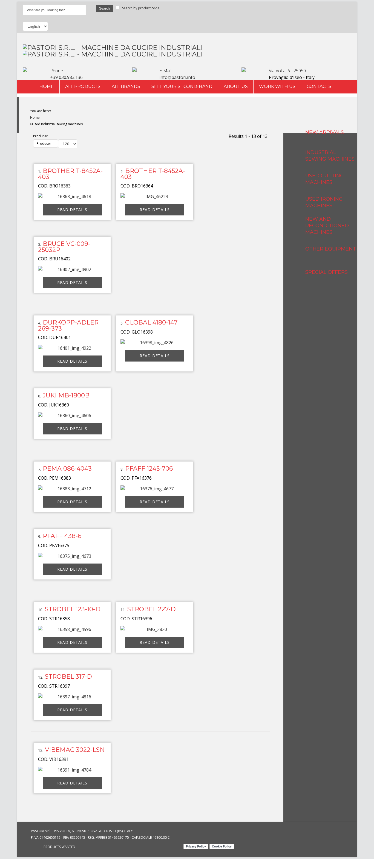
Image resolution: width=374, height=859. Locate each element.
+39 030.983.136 (66, 77)
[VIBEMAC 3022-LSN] (72, 770)
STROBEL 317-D (68, 676)
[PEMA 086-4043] (72, 488)
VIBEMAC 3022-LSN (75, 749)
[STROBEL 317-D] (72, 696)
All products (82, 86)
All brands (126, 86)
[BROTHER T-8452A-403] (72, 196)
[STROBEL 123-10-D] (72, 629)
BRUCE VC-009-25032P (64, 247)
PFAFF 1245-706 (149, 468)
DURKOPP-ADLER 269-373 (68, 325)
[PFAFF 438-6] (72, 556)
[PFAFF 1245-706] (154, 488)
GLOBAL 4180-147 (151, 322)
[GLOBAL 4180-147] (154, 342)
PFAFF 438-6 (62, 536)
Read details (72, 209)
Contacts (319, 86)
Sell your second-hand (181, 86)
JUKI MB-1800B (66, 395)
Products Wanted (59, 846)
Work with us (277, 86)
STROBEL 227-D (151, 609)
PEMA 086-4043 (67, 468)
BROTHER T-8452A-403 (70, 174)
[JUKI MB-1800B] (72, 415)
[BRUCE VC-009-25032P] (72, 269)
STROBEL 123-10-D (72, 609)
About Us (236, 86)
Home (46, 86)
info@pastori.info (177, 77)
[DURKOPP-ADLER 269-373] (72, 348)
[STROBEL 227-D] (154, 629)
